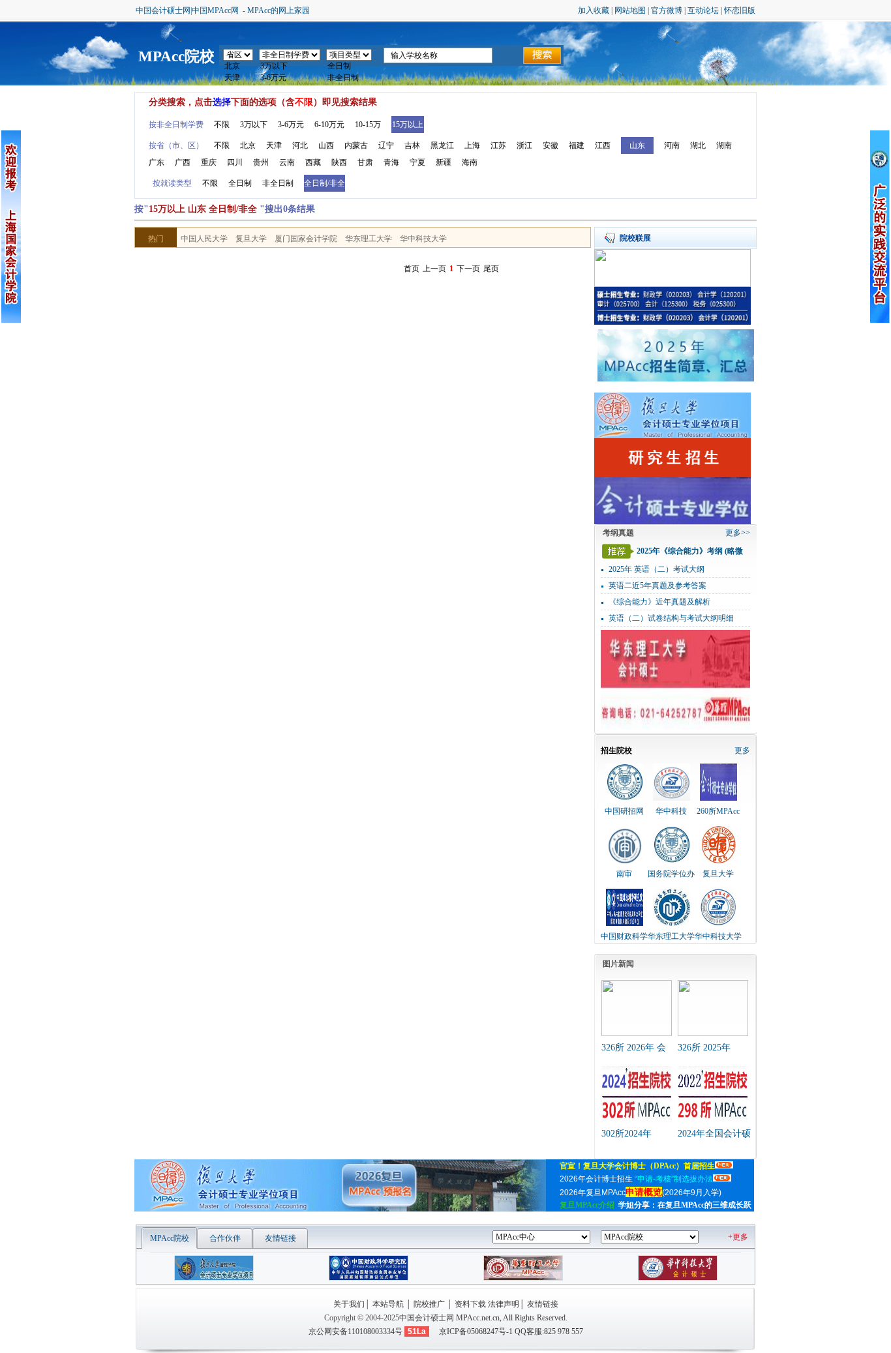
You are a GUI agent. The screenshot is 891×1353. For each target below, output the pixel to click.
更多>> (737, 532)
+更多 (738, 1236)
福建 (576, 145)
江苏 (498, 145)
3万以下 (253, 124)
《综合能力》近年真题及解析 (659, 601)
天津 (274, 145)
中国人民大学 (204, 238)
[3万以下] (289, 66)
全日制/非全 (324, 183)
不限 (222, 124)
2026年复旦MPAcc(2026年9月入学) (641, 1192)
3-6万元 (291, 124)
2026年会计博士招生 (636, 1178)
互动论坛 (703, 10)
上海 (472, 145)
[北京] (238, 66)
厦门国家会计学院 (306, 238)
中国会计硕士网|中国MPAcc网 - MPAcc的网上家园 (223, 10)
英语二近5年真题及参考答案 (657, 585)
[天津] (238, 78)
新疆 (443, 162)
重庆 (209, 162)
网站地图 (630, 10)
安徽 (550, 145)
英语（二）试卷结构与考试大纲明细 (671, 618)
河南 (672, 145)
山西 (326, 145)
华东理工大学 (368, 238)
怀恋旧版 (739, 10)
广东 (156, 162)
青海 (391, 162)
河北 (300, 145)
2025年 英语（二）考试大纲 (656, 569)
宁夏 (417, 162)
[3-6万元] (289, 78)
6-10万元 (329, 124)
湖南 (724, 145)
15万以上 (407, 124)
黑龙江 (442, 145)
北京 (248, 145)
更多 (742, 750)
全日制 (240, 183)
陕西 (339, 162)
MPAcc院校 (176, 56)
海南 (469, 162)
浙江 (524, 145)
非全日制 (278, 183)
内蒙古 (356, 145)
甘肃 (365, 162)
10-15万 (368, 124)
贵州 (261, 162)
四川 (235, 162)
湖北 (698, 145)
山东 (637, 145)
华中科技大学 (423, 238)
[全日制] (349, 66)
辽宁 (386, 145)
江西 (603, 145)
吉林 (412, 145)
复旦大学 (251, 238)
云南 (287, 162)
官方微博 (666, 10)
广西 (182, 162)
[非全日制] (349, 78)
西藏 (313, 162)
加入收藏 (593, 10)
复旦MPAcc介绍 (587, 1205)
